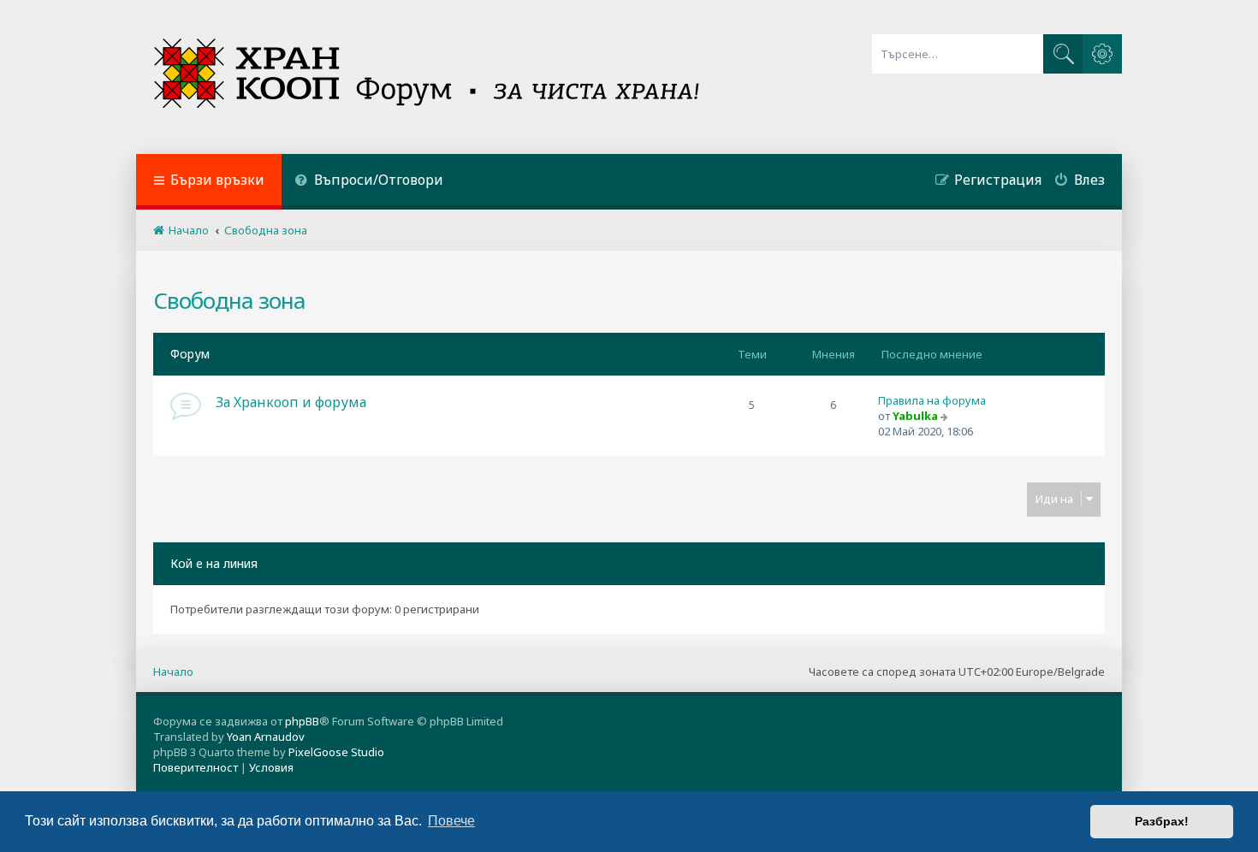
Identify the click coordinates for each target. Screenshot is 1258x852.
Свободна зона (229, 300)
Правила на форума (932, 400)
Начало (173, 671)
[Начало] (428, 77)
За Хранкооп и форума (291, 402)
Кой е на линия (214, 563)
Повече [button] (451, 821)
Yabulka (915, 415)
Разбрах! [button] (1162, 821)
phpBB (302, 721)
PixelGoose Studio (336, 752)
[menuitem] (369, 182)
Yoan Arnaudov (266, 736)
